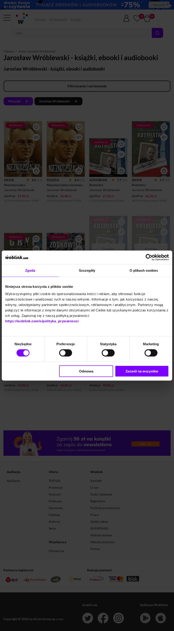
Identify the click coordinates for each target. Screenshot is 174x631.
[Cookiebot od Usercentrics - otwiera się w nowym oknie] (149, 257)
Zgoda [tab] (30, 270)
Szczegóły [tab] (87, 270)
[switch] (65, 353)
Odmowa (86, 371)
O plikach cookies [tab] (144, 270)
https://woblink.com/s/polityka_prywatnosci (42, 321)
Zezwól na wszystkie (142, 371)
